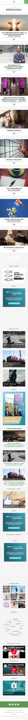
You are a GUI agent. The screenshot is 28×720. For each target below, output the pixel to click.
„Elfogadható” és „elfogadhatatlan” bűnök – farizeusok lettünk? (14, 66)
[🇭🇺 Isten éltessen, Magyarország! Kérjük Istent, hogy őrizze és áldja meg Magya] (6, 589)
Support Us (14, 714)
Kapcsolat (20, 710)
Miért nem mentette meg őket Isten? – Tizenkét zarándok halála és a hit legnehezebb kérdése (13, 364)
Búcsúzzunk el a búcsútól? (14, 247)
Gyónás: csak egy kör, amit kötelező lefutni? (14, 220)
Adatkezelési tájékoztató (9, 712)
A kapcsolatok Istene (9, 506)
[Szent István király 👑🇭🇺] (14, 589)
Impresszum (15, 710)
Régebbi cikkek (13, 257)
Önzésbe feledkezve (14, 130)
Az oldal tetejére (21, 718)
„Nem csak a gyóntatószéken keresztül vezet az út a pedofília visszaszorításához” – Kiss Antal (14, 99)
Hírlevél (17, 712)
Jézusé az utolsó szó (14, 159)
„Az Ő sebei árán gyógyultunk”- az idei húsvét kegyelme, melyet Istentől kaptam (14, 34)
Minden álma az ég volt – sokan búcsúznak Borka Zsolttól (14, 345)
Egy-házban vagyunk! (8, 693)
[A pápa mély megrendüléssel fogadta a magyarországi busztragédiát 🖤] (6, 596)
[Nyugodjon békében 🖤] (14, 596)
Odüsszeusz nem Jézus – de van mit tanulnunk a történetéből (12, 383)
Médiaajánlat (8, 710)
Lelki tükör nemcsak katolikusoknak (14, 189)
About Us (22, 712)
